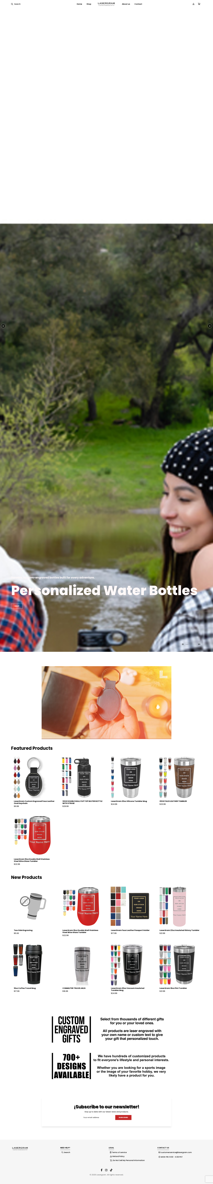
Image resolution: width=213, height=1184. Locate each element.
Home (79, 4)
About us (126, 4)
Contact (138, 4)
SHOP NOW (109, 604)
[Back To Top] (207, 1178)
